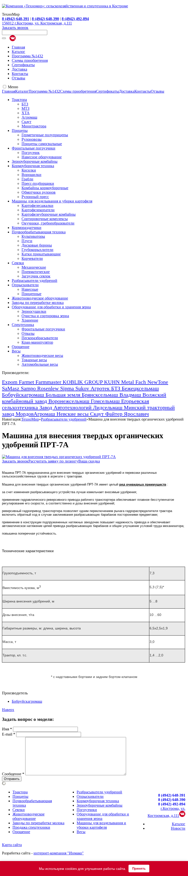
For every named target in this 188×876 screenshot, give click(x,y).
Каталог (18, 52)
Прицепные (31, 294)
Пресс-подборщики (38, 183)
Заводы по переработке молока (38, 302)
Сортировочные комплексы (45, 219)
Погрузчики (87, 810)
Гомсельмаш (106, 401)
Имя (7, 729)
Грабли (27, 179)
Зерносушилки (34, 311)
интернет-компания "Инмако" (59, 853)
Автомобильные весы (40, 364)
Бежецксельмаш (140, 388)
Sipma (67, 388)
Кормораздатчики (26, 227)
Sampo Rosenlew (40, 388)
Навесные (30, 289)
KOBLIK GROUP (83, 382)
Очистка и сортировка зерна (45, 316)
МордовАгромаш (36, 414)
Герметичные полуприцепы (45, 135)
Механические (34, 267)
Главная (18, 47)
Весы (16, 351)
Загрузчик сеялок (36, 276)
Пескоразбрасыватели (40, 338)
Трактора (19, 100)
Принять (139, 868)
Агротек (101, 388)
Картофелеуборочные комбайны (49, 214)
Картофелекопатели (38, 210)
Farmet (27, 382)
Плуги (27, 241)
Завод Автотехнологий (66, 407)
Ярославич (136, 414)
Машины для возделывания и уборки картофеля (52, 201)
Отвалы (28, 333)
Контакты (20, 74)
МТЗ (25, 108)
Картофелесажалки (37, 205)
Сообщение (13, 774)
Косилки (29, 170)
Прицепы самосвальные (42, 144)
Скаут (26, 122)
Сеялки (18, 263)
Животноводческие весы (42, 355)
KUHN (112, 382)
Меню (13, 87)
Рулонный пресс (35, 197)
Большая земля (64, 395)
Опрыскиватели (25, 285)
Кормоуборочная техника (33, 166)
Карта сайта (12, 845)
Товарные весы (34, 360)
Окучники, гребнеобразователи (48, 223)
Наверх (8, 710)
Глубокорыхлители (37, 250)
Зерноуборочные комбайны (35, 161)
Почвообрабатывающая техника (39, 232)
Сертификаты (23, 65)
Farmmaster (49, 382)
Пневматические (36, 272)
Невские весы (73, 414)
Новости (178, 828)
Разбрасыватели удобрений (34, 280)
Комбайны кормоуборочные (45, 188)
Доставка (19, 69)
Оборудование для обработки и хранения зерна (51, 307)
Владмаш (130, 395)
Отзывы (18, 78)
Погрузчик (31, 152)
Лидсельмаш (108, 407)
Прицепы (20, 130)
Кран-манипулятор (37, 342)
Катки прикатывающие (41, 254)
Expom (10, 382)
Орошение (20, 347)
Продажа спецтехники (31, 827)
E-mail (8, 734)
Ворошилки (31, 175)
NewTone (157, 382)
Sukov (83, 388)
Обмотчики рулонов (39, 192)
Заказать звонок (15, 27)
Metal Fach (134, 382)
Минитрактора (34, 126)
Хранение (30, 320)
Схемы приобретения (30, 60)
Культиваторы (33, 236)
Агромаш (29, 117)
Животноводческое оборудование (40, 298)
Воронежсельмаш (69, 401)
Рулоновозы (32, 139)
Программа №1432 (27, 56)
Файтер (114, 414)
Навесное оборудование (42, 157)
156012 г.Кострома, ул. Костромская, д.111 (37, 23)
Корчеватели (32, 258)
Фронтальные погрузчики (33, 148)
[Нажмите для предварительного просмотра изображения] (59, 457)
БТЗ (25, 104)
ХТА (26, 113)
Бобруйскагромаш (24, 395)
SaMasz (11, 388)
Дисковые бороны (37, 245)
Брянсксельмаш (100, 395)
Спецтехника (23, 325)
